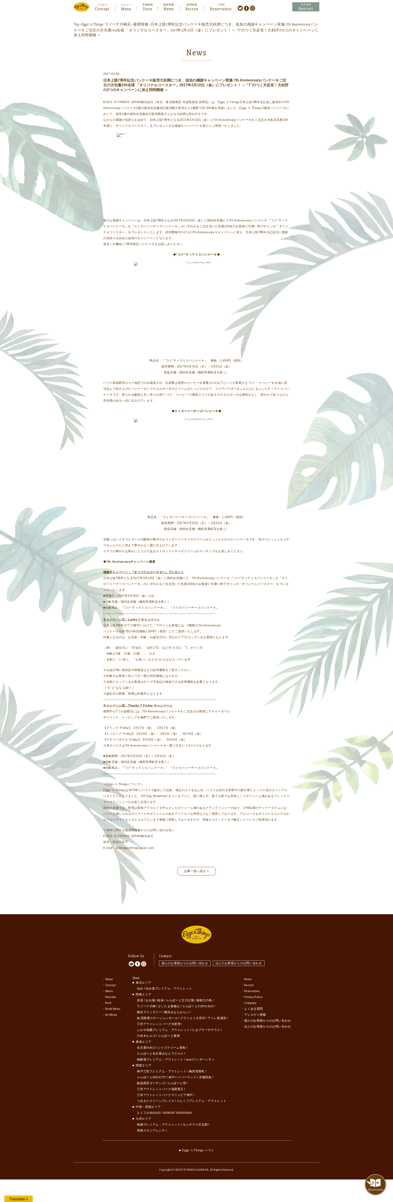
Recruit (191, 8)
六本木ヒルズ (146, 1036)
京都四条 (205, 1077)
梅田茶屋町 (196, 1071)
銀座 (160, 1000)
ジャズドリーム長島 (172, 1048)
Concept (102, 8)
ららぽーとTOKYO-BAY (198, 1006)
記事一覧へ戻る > (196, 871)
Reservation (221, 8)
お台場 (150, 1000)
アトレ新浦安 (217, 1018)
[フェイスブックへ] (246, 8)
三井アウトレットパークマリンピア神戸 (165, 1095)
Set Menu (111, 1015)
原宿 (140, 1000)
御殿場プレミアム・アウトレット (160, 1059)
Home (109, 979)
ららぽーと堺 (176, 1083)
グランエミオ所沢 (192, 1018)
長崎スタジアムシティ (152, 1130)
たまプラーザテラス (206, 1030)
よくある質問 (253, 1009)
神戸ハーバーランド (182, 1077)
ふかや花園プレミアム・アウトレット (163, 1030)
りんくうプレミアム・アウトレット (201, 1101)
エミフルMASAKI (149, 1113)
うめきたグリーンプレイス (155, 1101)
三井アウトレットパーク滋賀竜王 (160, 1089)
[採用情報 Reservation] (305, 7)
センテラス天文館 (195, 1124)
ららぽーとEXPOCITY (151, 1077)
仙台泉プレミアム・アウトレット (169, 988)
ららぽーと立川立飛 (180, 1000)
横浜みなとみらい (176, 1012)
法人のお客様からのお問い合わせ (238, 963)
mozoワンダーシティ (200, 1059)
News (168, 8)
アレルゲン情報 (255, 1015)
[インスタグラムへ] (252, 8)
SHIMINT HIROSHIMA (177, 1113)
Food (108, 1003)
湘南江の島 (204, 1000)
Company (250, 1003)
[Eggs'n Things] (81, 8)
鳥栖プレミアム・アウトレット (158, 1124)
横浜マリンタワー (149, 1012)
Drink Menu (113, 1009)
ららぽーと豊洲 (169, 1036)
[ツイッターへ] (240, 8)
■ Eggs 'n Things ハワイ (196, 1150)
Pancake (110, 997)
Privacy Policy (253, 997)
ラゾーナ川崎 (146, 1006)
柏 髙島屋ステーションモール (157, 1018)
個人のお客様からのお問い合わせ (184, 963)
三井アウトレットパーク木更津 (158, 1024)
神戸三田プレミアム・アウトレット (161, 1071)
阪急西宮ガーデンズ (151, 1083)
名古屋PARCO (146, 1048)
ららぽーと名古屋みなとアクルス (160, 1053)
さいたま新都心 (169, 1006)
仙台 (140, 988)
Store (147, 8)
